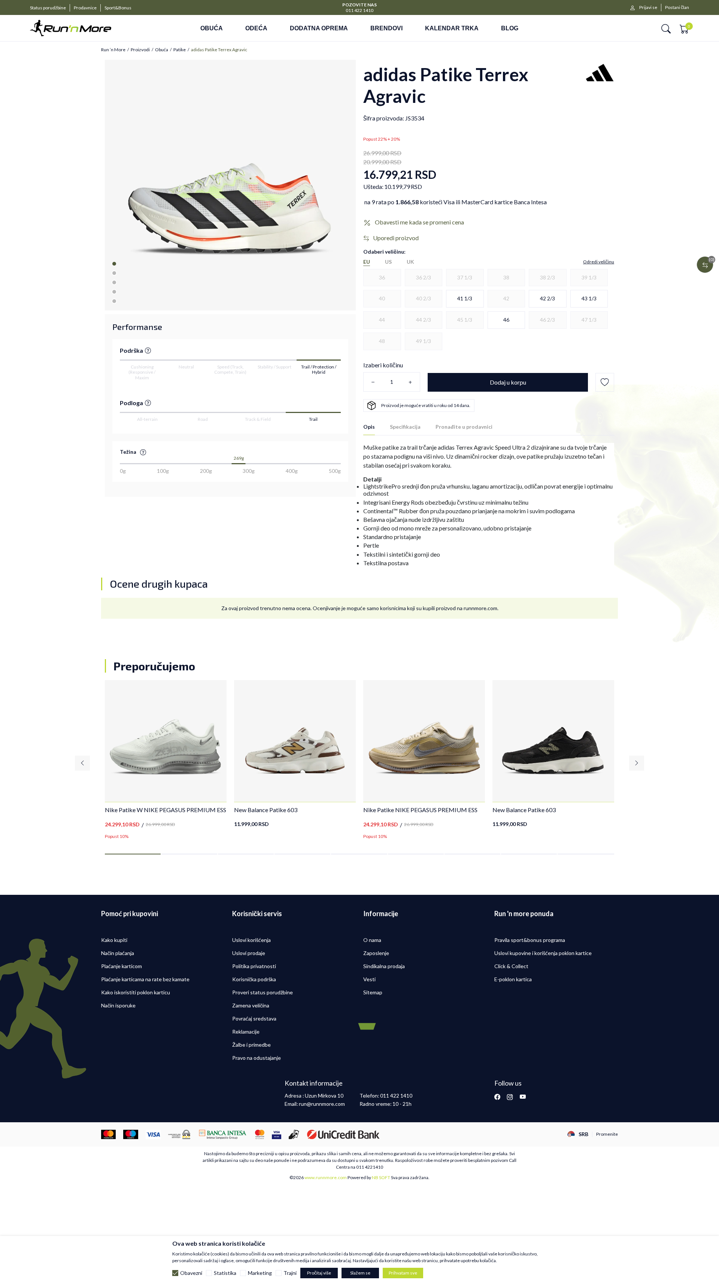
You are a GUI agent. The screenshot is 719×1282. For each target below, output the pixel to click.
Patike (179, 49)
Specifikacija (405, 426)
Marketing (260, 1273)
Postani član (677, 7)
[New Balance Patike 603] (295, 741)
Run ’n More (113, 49)
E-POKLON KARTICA (359, 4)
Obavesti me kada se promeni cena (419, 222)
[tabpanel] (230, 185)
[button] (666, 28)
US (388, 262)
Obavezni (191, 1273)
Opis (369, 426)
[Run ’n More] (82, 28)
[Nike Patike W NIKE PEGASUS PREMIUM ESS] (166, 741)
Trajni (290, 1273)
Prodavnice (85, 7)
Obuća (161, 49)
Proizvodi (140, 49)
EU (366, 262)
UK (410, 262)
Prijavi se (648, 7)
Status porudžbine (48, 7)
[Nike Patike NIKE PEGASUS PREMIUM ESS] (424, 741)
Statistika (225, 1273)
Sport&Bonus (117, 7)
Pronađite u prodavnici (464, 426)
